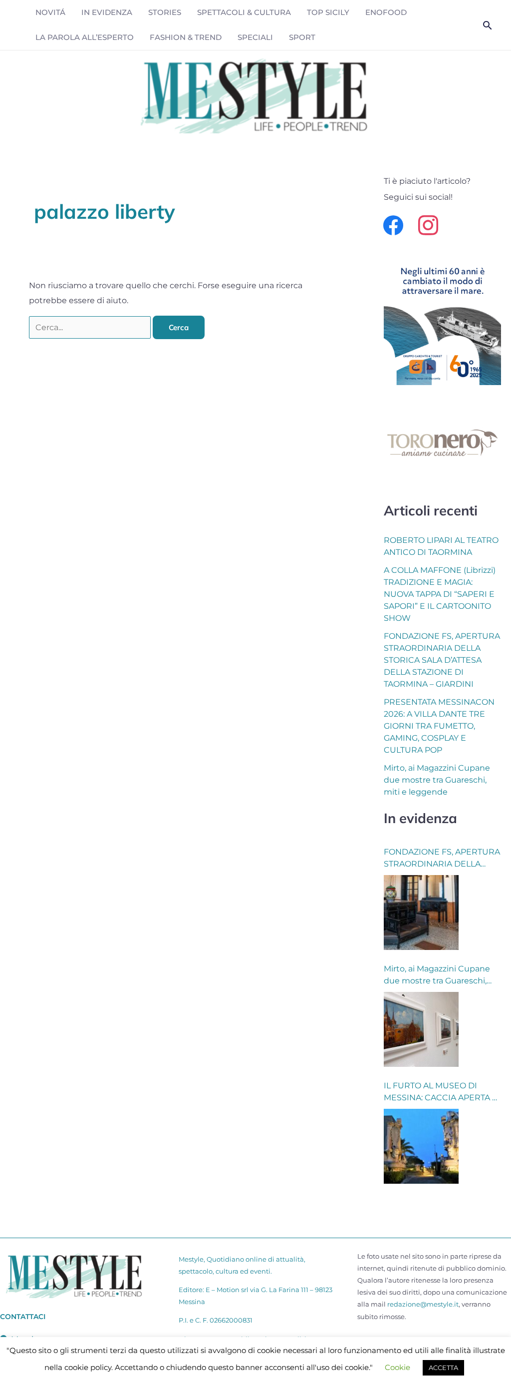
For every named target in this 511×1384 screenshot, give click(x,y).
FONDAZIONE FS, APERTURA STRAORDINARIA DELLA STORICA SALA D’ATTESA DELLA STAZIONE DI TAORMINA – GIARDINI (442, 660)
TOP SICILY (328, 12)
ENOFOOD (386, 12)
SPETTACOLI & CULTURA (244, 12)
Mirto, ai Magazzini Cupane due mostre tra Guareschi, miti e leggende (437, 780)
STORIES (164, 12)
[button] (488, 25)
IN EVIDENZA (106, 12)
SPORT (302, 37)
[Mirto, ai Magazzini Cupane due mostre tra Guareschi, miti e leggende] (421, 1029)
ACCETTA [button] (443, 1368)
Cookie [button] (397, 1367)
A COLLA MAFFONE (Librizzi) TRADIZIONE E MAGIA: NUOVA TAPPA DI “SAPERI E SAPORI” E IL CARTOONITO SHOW (440, 594)
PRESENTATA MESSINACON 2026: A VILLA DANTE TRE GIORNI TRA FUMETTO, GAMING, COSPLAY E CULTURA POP (439, 726)
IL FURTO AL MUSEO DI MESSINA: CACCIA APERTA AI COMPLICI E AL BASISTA (442, 1092)
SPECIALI (255, 37)
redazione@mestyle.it (423, 1304)
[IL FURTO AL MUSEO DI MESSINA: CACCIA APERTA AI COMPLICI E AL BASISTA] (421, 1146)
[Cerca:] (91, 327)
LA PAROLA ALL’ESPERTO (84, 37)
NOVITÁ (50, 12)
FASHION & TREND (186, 37)
